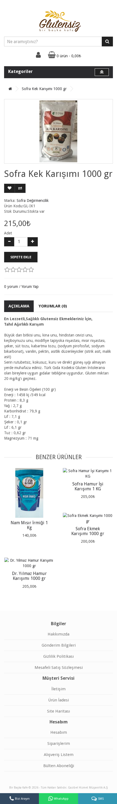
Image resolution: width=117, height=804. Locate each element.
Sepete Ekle (20, 257)
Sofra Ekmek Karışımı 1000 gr (87, 531)
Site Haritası (58, 711)
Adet (8, 233)
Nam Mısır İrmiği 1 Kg (29, 525)
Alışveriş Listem (58, 754)
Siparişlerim (58, 743)
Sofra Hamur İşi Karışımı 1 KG (87, 486)
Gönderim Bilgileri (59, 645)
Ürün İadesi (58, 700)
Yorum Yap (30, 286)
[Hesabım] (38, 56)
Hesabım (58, 732)
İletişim (58, 689)
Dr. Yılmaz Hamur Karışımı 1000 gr (29, 576)
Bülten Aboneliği (58, 765)
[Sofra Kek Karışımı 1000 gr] (58, 131)
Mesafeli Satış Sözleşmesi (59, 667)
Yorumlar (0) (53, 306)
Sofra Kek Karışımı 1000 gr (44, 89)
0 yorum (11, 286)
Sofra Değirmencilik (33, 200)
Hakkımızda (58, 634)
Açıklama (18, 306)
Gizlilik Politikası (58, 656)
